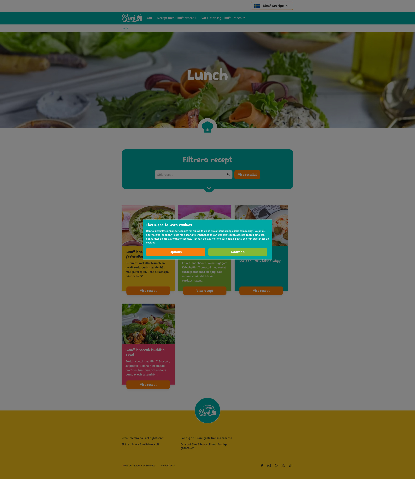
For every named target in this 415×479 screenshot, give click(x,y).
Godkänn (238, 252)
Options (176, 252)
